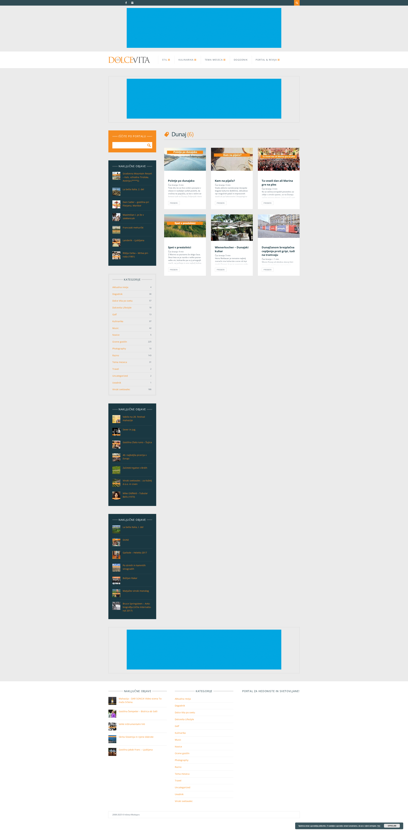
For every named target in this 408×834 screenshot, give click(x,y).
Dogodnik (241, 59)
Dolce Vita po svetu (122, 300)
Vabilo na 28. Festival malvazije (134, 418)
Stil (164, 59)
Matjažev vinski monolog (136, 590)
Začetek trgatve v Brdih (135, 467)
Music (115, 328)
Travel (115, 368)
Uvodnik (116, 382)
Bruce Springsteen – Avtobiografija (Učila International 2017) (137, 607)
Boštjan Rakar (130, 578)
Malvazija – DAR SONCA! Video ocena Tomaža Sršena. (140, 700)
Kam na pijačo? (225, 181)
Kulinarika (186, 59)
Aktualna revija (120, 287)
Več (378, 826)
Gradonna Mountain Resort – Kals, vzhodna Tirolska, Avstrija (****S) (137, 177)
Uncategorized (120, 375)
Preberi (174, 203)
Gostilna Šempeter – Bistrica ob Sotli (138, 711)
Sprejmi (392, 825)
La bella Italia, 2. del (133, 189)
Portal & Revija (266, 59)
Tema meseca (214, 59)
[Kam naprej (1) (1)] (204, 46)
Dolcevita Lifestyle (121, 307)
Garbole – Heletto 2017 (135, 552)
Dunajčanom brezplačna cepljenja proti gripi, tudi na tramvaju (278, 251)
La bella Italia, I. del (133, 527)
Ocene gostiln (119, 341)
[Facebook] (126, 3)
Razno (115, 355)
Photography (119, 348)
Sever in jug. (129, 429)
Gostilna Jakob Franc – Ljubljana (136, 749)
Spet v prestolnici (179, 247)
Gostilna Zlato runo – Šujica (137, 442)
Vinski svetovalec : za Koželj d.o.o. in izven (137, 482)
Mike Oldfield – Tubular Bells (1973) (135, 495)
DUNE (126, 539)
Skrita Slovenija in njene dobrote (136, 736)
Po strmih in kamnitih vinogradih (134, 567)
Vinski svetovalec (121, 389)
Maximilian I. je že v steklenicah (133, 216)
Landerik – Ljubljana (133, 240)
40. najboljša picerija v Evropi (135, 457)
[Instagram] (132, 3)
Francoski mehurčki (133, 227)
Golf (114, 314)
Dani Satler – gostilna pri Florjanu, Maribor (136, 204)
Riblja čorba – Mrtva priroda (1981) (136, 255)
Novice (116, 334)
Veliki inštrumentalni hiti (132, 724)
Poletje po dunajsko (181, 181)
